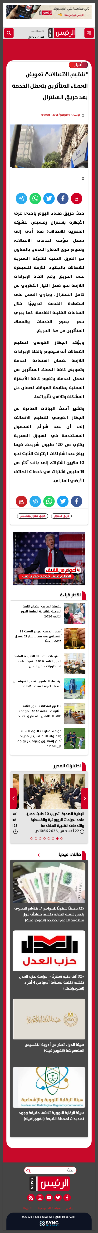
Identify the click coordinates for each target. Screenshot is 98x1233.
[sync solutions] (49, 1225)
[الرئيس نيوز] (49, 1183)
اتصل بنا (27, 1208)
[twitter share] (49, 198)
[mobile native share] (21, 501)
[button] (61, 838)
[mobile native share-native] (76, 198)
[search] (9, 33)
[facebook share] (63, 198)
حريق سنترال (61, 516)
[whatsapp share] (35, 198)
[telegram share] (21, 198)
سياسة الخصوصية (49, 1208)
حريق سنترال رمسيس (32, 516)
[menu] (89, 33)
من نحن (70, 1208)
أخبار (78, 65)
